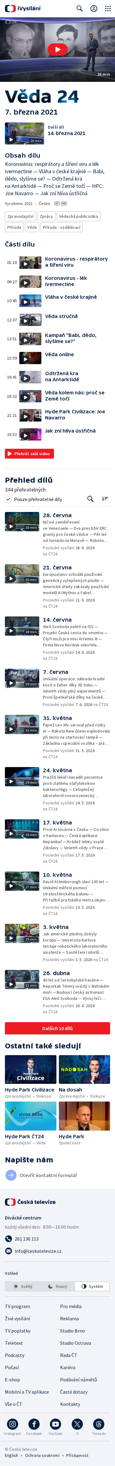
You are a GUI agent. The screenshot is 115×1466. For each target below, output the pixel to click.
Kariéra (67, 1367)
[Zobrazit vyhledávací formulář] (80, 8)
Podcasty (14, 1355)
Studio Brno (72, 1331)
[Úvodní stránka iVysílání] (23, 8)
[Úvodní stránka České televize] (30, 1202)
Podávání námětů (78, 1379)
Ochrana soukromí (42, 1455)
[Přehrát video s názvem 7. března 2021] (58, 49)
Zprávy (46, 216)
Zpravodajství (20, 216)
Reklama (69, 1318)
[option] (23, 1286)
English (11, 1455)
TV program (17, 1306)
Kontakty (70, 1404)
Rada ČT (68, 1355)
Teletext (14, 1343)
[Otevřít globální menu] (108, 8)
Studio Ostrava (75, 1343)
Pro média (71, 1306)
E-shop (12, 1379)
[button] (57, 49)
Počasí (12, 1367)
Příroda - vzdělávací (61, 227)
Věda (32, 227)
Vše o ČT (13, 1404)
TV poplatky (17, 1331)
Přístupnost (77, 1455)
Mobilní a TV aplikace (27, 1392)
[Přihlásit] (94, 8)
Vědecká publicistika (78, 216)
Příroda (14, 227)
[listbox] (57, 1286)
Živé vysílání (17, 1318)
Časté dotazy (73, 1392)
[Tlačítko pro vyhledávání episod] (91, 499)
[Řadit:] (105, 498)
